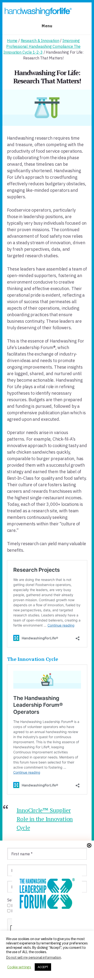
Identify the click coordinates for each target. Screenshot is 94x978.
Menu (47, 25)
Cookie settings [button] (19, 967)
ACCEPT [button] (43, 967)
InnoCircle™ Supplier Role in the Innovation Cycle (45, 818)
